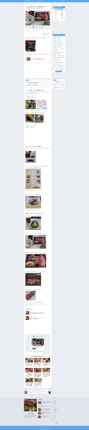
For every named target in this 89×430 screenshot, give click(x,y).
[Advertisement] (37, 71)
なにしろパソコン (32, 415)
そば (62, 67)
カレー (58, 40)
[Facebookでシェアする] (36, 27)
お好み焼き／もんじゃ (56, 52)
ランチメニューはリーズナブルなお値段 (59, 85)
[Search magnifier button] (64, 4)
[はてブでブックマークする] (39, 27)
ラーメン (58, 55)
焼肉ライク (27, 37)
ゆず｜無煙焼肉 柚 (28, 11)
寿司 (54, 64)
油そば (62, 55)
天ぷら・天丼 (58, 64)
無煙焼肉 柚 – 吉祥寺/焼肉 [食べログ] (32, 97)
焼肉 (63, 57)
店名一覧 (62, 15)
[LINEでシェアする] (42, 27)
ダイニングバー (61, 69)
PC (52, 420)
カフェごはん (55, 43)
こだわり (56, 18)
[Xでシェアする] (34, 27)
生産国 (54, 416)
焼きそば (62, 52)
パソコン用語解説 (56, 423)
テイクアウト (59, 45)
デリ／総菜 (55, 38)
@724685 (55, 410)
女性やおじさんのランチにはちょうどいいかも (33, 85)
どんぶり (54, 67)
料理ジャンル (56, 12)
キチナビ (55, 413)
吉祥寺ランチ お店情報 (57, 7)
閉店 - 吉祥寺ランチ (47, 34)
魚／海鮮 (57, 62)
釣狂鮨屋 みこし (39, 110)
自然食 (59, 38)
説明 (61, 9)
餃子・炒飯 (55, 57)
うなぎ (61, 62)
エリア (55, 15)
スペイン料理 (55, 50)
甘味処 (57, 69)
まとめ (62, 18)
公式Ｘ (53, 406)
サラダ (54, 45)
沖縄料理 (54, 55)
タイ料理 (54, 40)
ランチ (53, 399)
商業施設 (62, 12)
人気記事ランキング (58, 71)
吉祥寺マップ (57, 9)
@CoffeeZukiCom (56, 409)
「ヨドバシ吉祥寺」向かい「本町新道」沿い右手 (33, 82)
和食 (54, 62)
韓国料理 (59, 57)
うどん (58, 67)
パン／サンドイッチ (61, 43)
